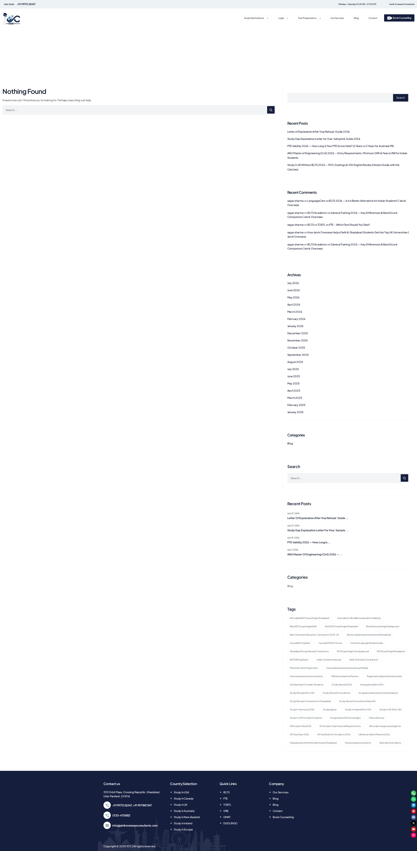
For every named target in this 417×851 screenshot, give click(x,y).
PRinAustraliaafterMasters (345, 676)
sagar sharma (295, 200)
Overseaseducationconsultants (306, 676)
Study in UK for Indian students (306, 717)
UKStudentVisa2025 (300, 726)
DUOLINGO (230, 823)
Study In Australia (184, 811)
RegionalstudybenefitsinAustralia (384, 676)
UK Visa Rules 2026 (299, 734)
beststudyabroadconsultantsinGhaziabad (369, 634)
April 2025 (293, 390)
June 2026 (293, 290)
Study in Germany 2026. (302, 709)
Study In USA (181, 792)
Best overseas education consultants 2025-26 (314, 634)
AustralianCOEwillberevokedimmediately (359, 617)
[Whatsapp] (413, 799)
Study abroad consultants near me (357, 701)
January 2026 (295, 326)
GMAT (226, 817)
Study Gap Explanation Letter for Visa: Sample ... (318, 530)
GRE (226, 811)
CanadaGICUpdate (300, 642)
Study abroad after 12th (302, 692)
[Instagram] (413, 835)
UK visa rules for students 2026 (333, 734)
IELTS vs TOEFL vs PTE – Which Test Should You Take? (338, 224)
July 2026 (293, 283)
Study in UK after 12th (390, 709)
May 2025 (293, 383)
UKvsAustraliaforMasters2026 (374, 734)
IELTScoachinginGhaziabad (391, 651)
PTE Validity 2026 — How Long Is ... (309, 542)
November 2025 (297, 340)
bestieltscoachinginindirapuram (382, 626)
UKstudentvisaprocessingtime (385, 726)
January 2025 (295, 412)
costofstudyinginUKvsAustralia (366, 642)
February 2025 (296, 405)
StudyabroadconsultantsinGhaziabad (377, 692)
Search (400, 97)
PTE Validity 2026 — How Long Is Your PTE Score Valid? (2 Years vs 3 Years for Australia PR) (340, 146)
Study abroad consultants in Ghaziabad (310, 701)
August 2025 (295, 362)
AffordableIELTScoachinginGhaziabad (309, 617)
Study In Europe (183, 829)
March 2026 (294, 311)
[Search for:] (139, 110)
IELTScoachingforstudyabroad (353, 651)
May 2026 (293, 297)
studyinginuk (330, 709)
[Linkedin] (413, 805)
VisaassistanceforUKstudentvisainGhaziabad (313, 742)
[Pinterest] (413, 811)
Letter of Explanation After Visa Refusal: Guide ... (318, 518)
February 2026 (296, 319)
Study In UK (180, 804)
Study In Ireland (183, 823)
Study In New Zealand (187, 817)
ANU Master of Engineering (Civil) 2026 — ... (314, 554)
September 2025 (298, 354)
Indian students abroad (328, 659)
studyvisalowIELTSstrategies (345, 717)
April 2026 (293, 304)
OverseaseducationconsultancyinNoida (347, 667)
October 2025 (296, 347)
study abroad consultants (336, 692)
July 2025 (293, 369)
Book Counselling (283, 817)
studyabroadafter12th (372, 684)
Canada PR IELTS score (330, 642)
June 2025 (293, 376)
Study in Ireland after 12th (358, 709)
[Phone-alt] (413, 793)
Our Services (280, 792)
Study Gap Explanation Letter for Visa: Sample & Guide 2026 (323, 138)
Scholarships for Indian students (307, 684)
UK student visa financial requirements (340, 726)
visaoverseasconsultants (358, 742)
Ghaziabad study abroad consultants (309, 651)
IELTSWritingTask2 (299, 659)
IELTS (226, 792)
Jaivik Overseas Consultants (363, 659)
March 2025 (294, 397)
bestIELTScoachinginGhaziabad (341, 626)
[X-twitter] (413, 823)
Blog (290, 443)
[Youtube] (413, 829)
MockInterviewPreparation (304, 667)
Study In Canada (183, 798)
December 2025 (297, 333)
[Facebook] (413, 817)
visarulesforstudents (390, 742)
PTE (225, 798)
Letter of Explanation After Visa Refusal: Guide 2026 (318, 131)
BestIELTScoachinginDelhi (303, 626)
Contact (278, 811)
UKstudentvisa (376, 717)
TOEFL (227, 804)
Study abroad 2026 (342, 684)
